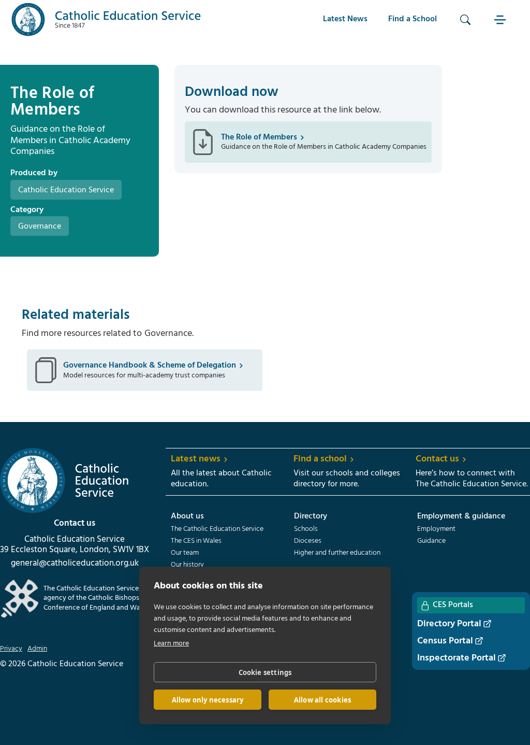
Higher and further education (337, 553)
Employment (436, 529)
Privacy (11, 649)
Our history (187, 565)
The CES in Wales (196, 541)
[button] (501, 19)
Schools (306, 529)
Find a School (412, 19)
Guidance (431, 541)
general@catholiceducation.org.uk (75, 563)
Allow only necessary (208, 700)
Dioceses (307, 541)
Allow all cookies (322, 700)
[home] (106, 19)
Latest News (345, 19)
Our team (185, 553)
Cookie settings (265, 672)
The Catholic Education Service (217, 529)
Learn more (171, 644)
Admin (37, 649)
